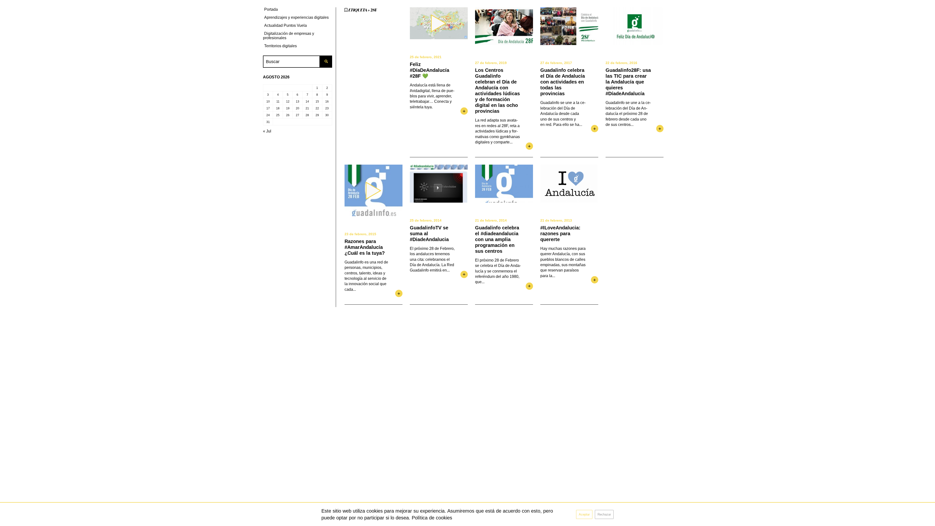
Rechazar (604, 514)
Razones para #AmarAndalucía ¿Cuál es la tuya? (365, 247)
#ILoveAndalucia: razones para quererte (560, 233)
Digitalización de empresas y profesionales (288, 35)
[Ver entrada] (504, 26)
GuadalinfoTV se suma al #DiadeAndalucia (429, 233)
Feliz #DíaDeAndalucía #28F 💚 (429, 70)
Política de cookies (432, 517)
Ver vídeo (439, 23)
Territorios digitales (280, 46)
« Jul (267, 131)
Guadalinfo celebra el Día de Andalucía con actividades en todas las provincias (562, 81)
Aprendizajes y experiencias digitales (296, 17)
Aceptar (584, 514)
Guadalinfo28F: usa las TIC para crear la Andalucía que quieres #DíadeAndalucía (628, 81)
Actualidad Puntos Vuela (285, 25)
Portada (271, 9)
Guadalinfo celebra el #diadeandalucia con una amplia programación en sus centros (497, 239)
